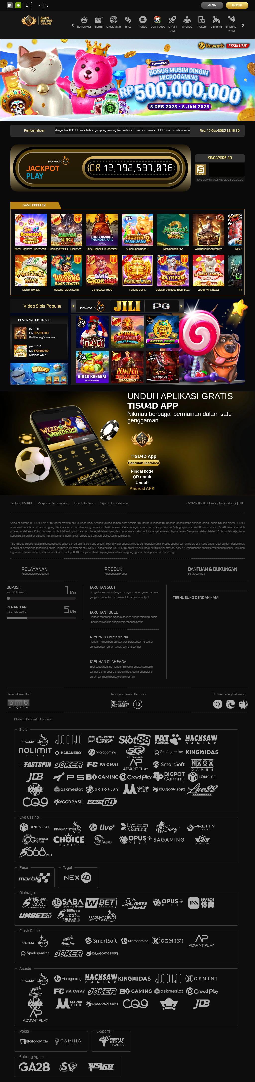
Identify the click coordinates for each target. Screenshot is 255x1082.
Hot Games (84, 26)
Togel (143, 26)
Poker (202, 26)
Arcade (187, 26)
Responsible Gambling (53, 503)
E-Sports (216, 26)
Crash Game (172, 29)
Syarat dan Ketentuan (114, 503)
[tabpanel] (127, 80)
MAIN (34, 230)
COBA (95, 326)
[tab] (93, 306)
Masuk (212, 5)
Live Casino (113, 26)
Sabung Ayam (231, 29)
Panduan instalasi (143, 463)
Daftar (237, 5)
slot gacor (108, 535)
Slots (99, 26)
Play (34, 176)
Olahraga (158, 26)
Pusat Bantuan (84, 503)
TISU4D (37, 523)
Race (128, 26)
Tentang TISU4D (21, 503)
